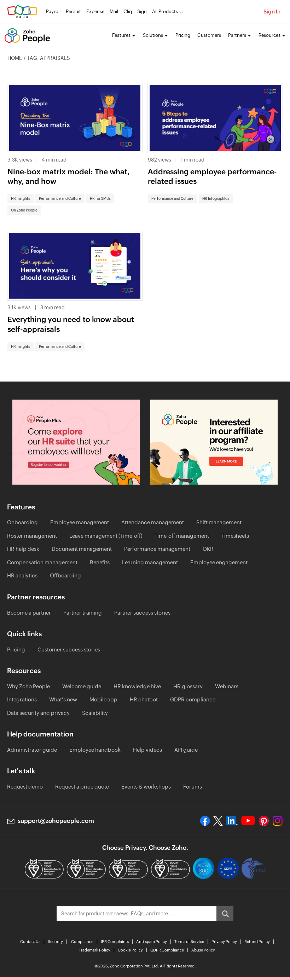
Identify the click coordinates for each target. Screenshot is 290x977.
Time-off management (182, 536)
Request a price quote (82, 787)
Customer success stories (68, 649)
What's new (63, 699)
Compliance (82, 941)
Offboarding (65, 575)
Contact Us (30, 941)
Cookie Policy (130, 950)
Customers (209, 35)
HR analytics (22, 575)
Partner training (82, 613)
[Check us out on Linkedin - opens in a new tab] (232, 821)
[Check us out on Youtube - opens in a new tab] (248, 821)
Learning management (150, 562)
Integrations (22, 699)
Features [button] (121, 35)
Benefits (100, 562)
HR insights (20, 199)
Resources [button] (269, 35)
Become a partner (29, 613)
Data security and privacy (38, 713)
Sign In (271, 12)
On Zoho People (24, 210)
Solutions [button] (153, 35)
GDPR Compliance (167, 950)
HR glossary (188, 686)
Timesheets (235, 536)
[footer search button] (224, 913)
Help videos (147, 750)
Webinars (226, 686)
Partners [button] (237, 35)
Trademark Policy (94, 950)
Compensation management (42, 562)
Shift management (219, 522)
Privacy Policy (224, 941)
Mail (114, 11)
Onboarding (22, 522)
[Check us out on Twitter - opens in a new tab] (218, 821)
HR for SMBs (100, 199)
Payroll (53, 11)
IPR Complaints (115, 941)
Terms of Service (189, 941)
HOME (14, 58)
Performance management (157, 549)
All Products (165, 11)
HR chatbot (144, 699)
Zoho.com (22, 11)
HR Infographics (215, 199)
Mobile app (103, 699)
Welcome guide (81, 686)
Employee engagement (219, 562)
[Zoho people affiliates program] (214, 442)
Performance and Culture (60, 199)
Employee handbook (95, 750)
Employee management (79, 522)
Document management (82, 549)
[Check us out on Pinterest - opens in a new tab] (264, 821)
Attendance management (152, 522)
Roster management (32, 536)
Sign (142, 11)
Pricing (182, 35)
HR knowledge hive (137, 686)
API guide (186, 750)
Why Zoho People (28, 686)
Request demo (25, 787)
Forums (192, 787)
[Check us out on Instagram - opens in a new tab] (277, 821)
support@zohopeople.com (56, 820)
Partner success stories (142, 613)
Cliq (127, 11)
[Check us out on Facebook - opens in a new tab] (205, 821)
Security (55, 941)
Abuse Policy (203, 950)
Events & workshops (146, 787)
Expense (95, 11)
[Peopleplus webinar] (76, 442)
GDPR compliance (192, 699)
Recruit (73, 11)
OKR (208, 549)
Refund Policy (257, 941)
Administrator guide (32, 750)
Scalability (95, 713)
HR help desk (23, 549)
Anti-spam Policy (151, 941)
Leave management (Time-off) (105, 536)
